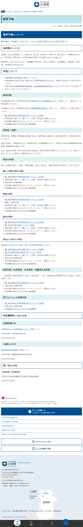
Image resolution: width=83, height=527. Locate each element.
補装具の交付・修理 (8, 430)
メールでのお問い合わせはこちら (12, 480)
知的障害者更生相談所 (38, 108)
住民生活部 (26, 11)
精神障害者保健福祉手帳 (10, 417)
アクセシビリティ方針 (36, 511)
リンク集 (48, 511)
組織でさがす (18, 11)
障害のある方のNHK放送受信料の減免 (14, 434)
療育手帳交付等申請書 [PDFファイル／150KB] (26, 115)
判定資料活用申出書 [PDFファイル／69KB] (24, 252)
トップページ (9, 11)
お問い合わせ (57, 511)
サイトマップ (6, 511)
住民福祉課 (34, 11)
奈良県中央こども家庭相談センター (43, 101)
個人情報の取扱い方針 (20, 511)
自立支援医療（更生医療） (10, 421)
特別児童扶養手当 (7, 426)
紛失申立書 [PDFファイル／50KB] (21, 225)
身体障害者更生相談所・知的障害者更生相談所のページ (36, 86)
